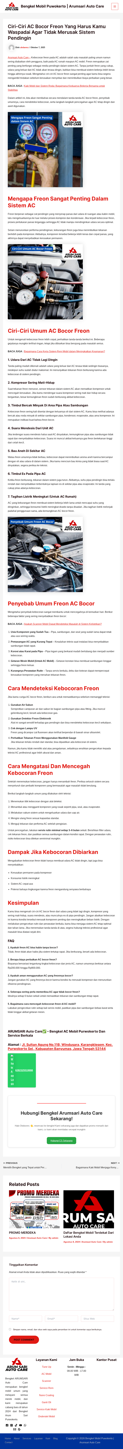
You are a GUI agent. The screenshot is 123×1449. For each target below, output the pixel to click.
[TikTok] (16, 1425)
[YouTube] (20, 1425)
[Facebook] (7, 1425)
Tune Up (46, 1367)
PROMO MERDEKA (22, 1232)
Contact (8, 1442)
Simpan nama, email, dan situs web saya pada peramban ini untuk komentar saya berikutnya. (57, 1329)
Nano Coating (46, 1395)
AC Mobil (46, 1374)
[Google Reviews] (19, 1429)
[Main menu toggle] (114, 6)
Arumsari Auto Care (37, 1238)
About (17, 1438)
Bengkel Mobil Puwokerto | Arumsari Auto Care (62, 6)
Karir (48, 1438)
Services (26, 1438)
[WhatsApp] (25, 1425)
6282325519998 (24, 1070)
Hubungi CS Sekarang (61, 1140)
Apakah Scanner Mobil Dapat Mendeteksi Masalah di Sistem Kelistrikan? (63, 624)
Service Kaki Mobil (47, 1409)
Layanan (38, 1438)
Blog (55, 1438)
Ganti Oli (46, 1402)
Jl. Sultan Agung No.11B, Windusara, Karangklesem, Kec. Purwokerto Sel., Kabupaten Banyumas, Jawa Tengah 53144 (60, 1047)
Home (8, 1438)
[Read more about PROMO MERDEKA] (34, 1209)
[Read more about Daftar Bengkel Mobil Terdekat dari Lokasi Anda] (88, 1209)
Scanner (46, 1381)
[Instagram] (11, 1425)
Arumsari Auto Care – (19, 57)
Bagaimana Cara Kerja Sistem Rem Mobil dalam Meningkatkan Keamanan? (64, 351)
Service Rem (46, 1388)
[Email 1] (14, 1429)
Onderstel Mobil (46, 1416)
